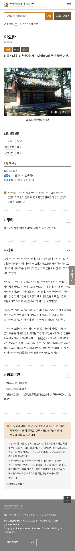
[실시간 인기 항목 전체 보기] (16, 23)
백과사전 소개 (10, 515)
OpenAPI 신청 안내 (48, 515)
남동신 (7, 175)
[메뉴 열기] (69, 5)
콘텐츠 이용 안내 (14, 484)
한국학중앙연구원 (13, 507)
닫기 (68, 220)
